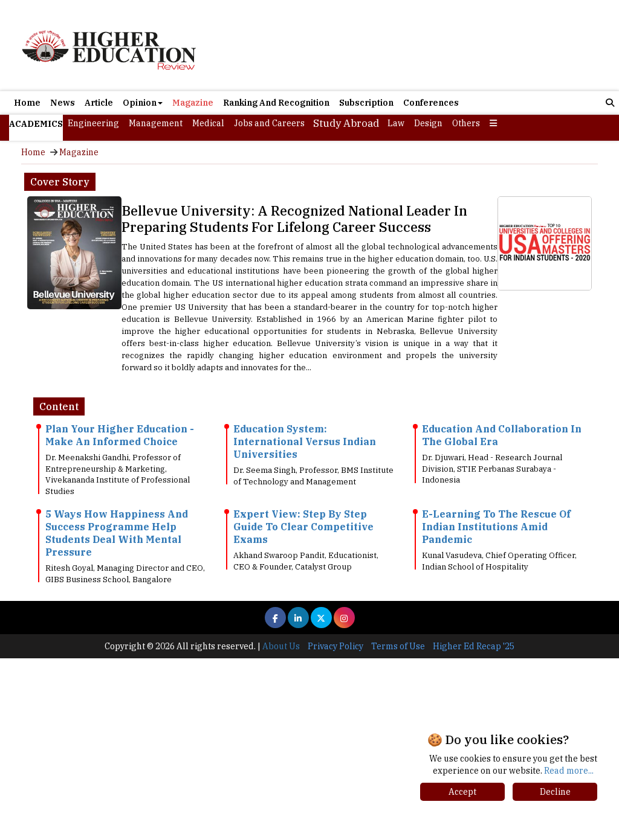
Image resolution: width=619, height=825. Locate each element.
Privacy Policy (335, 646)
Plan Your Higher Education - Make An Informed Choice (119, 435)
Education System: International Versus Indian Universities (304, 441)
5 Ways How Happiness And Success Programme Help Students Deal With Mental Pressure (116, 533)
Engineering (93, 123)
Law (395, 123)
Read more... (569, 770)
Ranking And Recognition (276, 102)
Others (466, 123)
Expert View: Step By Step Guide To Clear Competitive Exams (303, 526)
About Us (281, 646)
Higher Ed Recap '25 (473, 646)
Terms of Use (398, 646)
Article (99, 102)
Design (428, 123)
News (62, 102)
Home (27, 102)
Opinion (140, 102)
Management (156, 123)
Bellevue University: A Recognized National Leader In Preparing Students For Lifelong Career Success (294, 219)
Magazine (192, 102)
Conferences (431, 102)
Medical (208, 123)
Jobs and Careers (269, 123)
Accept (462, 791)
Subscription (366, 102)
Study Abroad (346, 123)
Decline (555, 791)
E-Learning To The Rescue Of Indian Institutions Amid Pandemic (496, 526)
